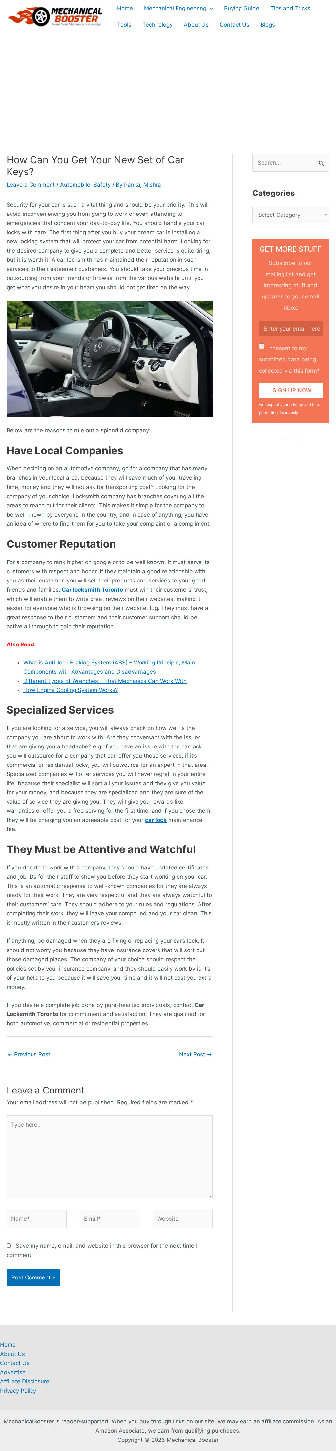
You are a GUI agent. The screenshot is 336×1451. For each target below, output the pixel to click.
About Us (196, 24)
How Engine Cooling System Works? (70, 690)
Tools (124, 24)
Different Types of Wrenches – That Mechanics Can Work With (105, 681)
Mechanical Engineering (175, 8)
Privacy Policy (18, 1390)
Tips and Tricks (290, 8)
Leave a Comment (31, 184)
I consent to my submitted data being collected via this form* (289, 359)
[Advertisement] (168, 82)
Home (125, 8)
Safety (102, 184)
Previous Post (28, 1054)
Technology (157, 24)
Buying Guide (241, 8)
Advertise (13, 1372)
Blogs (268, 24)
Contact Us (234, 24)
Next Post (195, 1054)
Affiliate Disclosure (24, 1381)
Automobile (75, 184)
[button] (209, 8)
